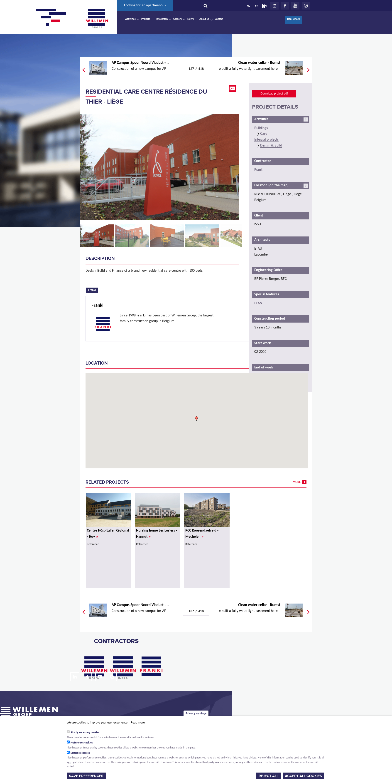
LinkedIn (274, 6)
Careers (177, 19)
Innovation (162, 19)
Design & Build (271, 145)
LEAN (258, 303)
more (297, 482)
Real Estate (293, 19)
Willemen (97, 18)
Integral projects (266, 140)
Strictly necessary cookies (85, 732)
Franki (93, 290)
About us (204, 19)
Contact (219, 19)
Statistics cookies (80, 753)
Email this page (233, 88)
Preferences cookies (82, 742)
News (190, 19)
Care (263, 134)
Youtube (295, 6)
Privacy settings (196, 713)
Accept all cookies (303, 776)
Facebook (285, 6)
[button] (196, 418)
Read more (138, 722)
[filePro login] (264, 7)
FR (256, 5)
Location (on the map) (271, 185)
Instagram (306, 6)
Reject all (268, 776)
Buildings (261, 128)
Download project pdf (274, 93)
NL (248, 5)
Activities (130, 19)
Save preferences (86, 776)
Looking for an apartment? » (145, 5)
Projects (145, 19)
